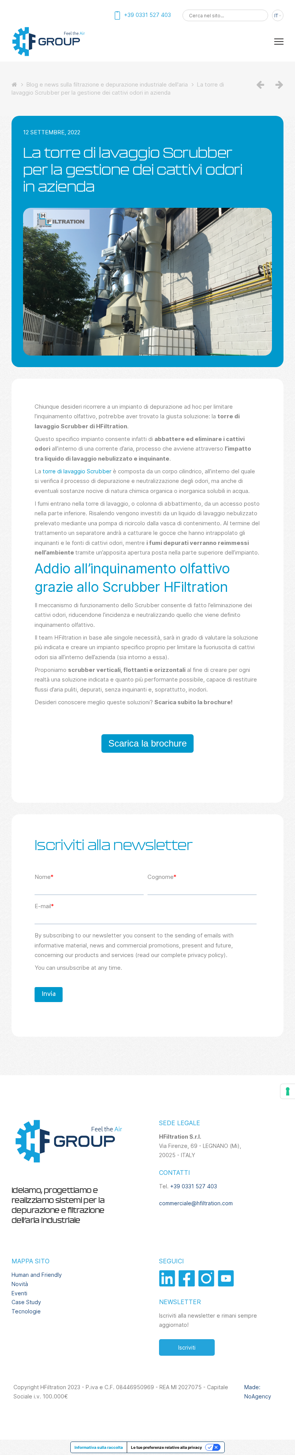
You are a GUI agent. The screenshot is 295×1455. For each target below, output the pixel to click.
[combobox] (225, 15)
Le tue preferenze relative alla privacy (166, 1447)
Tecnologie (26, 1311)
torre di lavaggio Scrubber (77, 471)
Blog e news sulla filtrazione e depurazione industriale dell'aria (107, 84)
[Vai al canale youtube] (227, 1284)
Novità (20, 1284)
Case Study (26, 1302)
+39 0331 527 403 (193, 1186)
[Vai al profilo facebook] (188, 1284)
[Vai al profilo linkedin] (169, 1284)
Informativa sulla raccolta (99, 1447)
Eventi (19, 1293)
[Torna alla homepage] (48, 55)
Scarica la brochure (147, 743)
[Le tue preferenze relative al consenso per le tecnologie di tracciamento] (287, 1091)
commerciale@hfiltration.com (196, 1203)
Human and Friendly (37, 1274)
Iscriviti (187, 1347)
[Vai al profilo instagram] (208, 1284)
